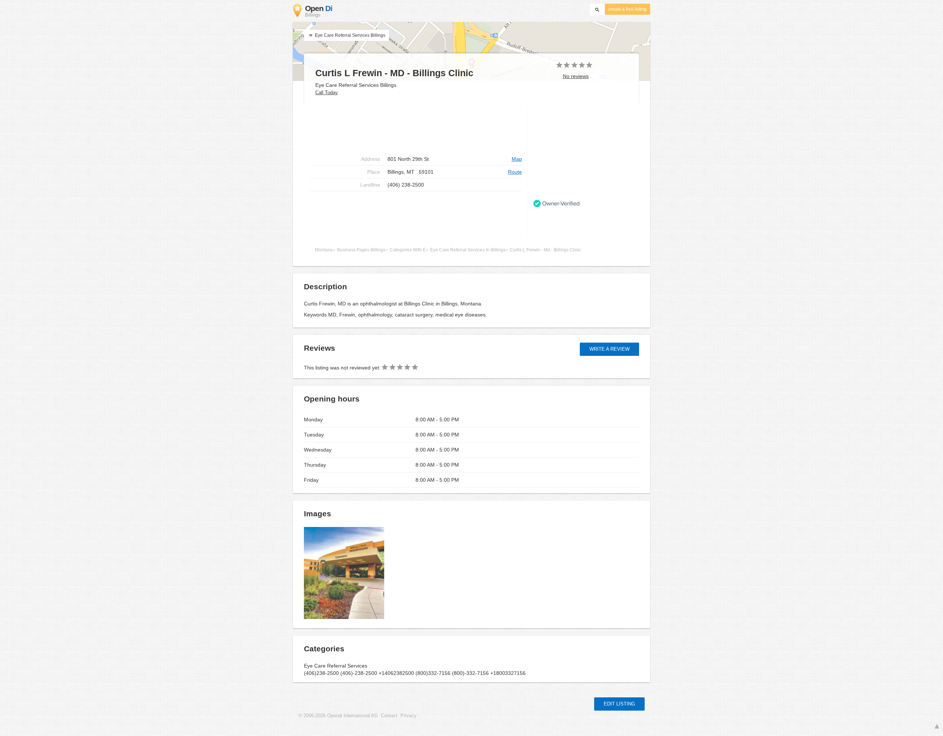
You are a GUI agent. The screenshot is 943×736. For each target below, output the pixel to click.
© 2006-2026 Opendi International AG (338, 715)
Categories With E (408, 249)
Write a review (609, 349)
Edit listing (619, 704)
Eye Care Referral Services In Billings (467, 249)
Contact (389, 715)
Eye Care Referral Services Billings (349, 35)
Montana (324, 249)
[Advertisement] (415, 129)
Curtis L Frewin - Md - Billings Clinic (545, 249)
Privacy (408, 715)
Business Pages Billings (361, 249)
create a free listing (627, 9)
